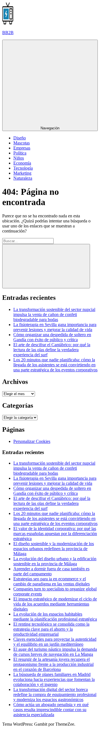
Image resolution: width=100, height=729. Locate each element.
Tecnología (23, 168)
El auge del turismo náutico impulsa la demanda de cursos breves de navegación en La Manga (55, 652)
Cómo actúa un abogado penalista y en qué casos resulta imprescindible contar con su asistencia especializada (51, 709)
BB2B (8, 32)
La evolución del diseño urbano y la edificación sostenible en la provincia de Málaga (54, 561)
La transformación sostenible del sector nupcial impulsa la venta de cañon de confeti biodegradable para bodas (54, 314)
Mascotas (21, 143)
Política (19, 153)
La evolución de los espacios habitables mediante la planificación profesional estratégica (55, 616)
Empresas (21, 148)
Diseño (19, 138)
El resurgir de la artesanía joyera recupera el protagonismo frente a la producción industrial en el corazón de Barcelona (53, 664)
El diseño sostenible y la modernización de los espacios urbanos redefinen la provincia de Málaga (53, 548)
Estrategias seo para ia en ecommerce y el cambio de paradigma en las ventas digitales (51, 581)
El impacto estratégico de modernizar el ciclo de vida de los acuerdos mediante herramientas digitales (55, 604)
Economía (22, 163)
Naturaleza (22, 178)
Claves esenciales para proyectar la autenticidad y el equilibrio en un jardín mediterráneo (54, 642)
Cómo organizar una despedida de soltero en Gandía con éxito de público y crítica (52, 337)
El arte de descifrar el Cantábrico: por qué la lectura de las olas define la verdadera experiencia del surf (51, 349)
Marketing (22, 173)
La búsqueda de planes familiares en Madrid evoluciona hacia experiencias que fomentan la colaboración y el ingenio (54, 679)
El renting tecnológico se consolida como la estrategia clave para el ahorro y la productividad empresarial (51, 629)
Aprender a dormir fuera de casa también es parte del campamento (51, 571)
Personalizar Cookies (31, 441)
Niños (18, 158)
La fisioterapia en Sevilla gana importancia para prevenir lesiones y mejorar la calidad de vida (54, 327)
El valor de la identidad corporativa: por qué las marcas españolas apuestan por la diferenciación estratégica (55, 533)
